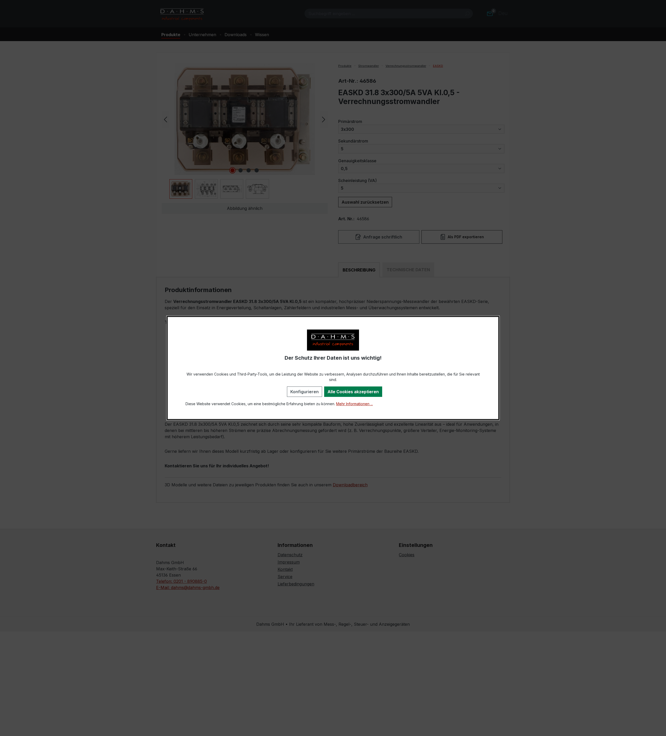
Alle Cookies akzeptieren (353, 391)
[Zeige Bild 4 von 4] (257, 170)
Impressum (289, 562)
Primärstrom (350, 121)
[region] (244, 131)
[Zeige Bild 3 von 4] (249, 170)
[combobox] (382, 13)
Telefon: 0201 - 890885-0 (181, 581)
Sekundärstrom (353, 141)
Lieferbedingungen (296, 583)
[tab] (359, 269)
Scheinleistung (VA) (357, 180)
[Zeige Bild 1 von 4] (232, 170)
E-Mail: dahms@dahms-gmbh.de (188, 587)
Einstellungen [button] (416, 545)
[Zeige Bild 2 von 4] (241, 170)
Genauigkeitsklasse (357, 160)
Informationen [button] (295, 545)
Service (285, 576)
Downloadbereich (350, 484)
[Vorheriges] (165, 119)
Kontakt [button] (166, 545)
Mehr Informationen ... (354, 404)
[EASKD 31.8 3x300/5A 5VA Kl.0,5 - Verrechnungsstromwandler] (244, 119)
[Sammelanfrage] (490, 13)
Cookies (406, 554)
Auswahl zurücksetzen (365, 202)
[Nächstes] (324, 119)
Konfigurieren (304, 391)
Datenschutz (290, 554)
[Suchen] (467, 13)
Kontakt (285, 569)
